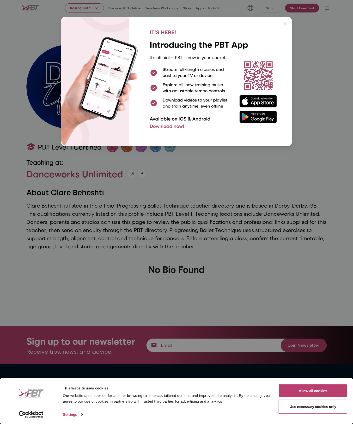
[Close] (285, 23)
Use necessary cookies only (313, 406)
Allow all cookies (313, 391)
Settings (70, 414)
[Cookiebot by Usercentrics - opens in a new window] (31, 414)
